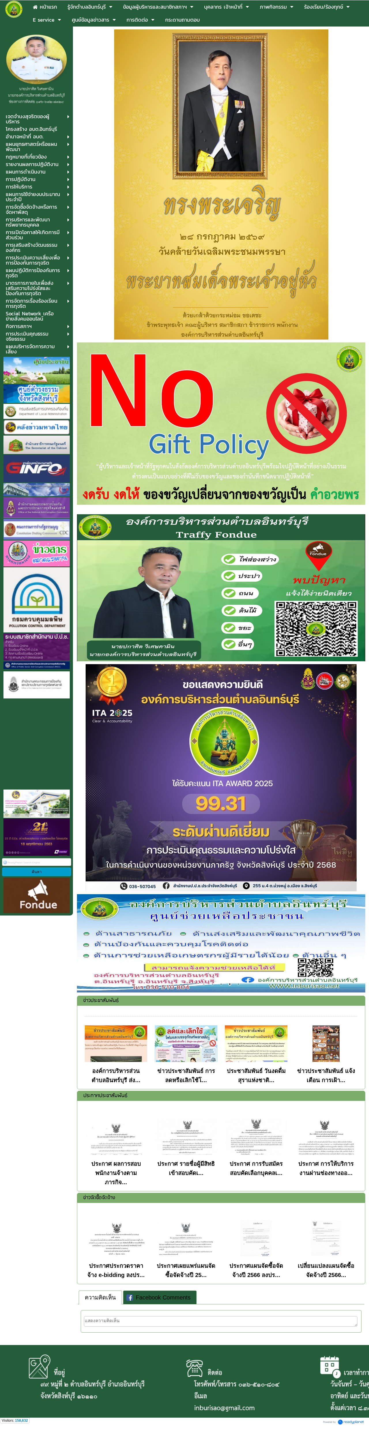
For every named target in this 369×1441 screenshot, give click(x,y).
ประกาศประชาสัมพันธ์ (105, 1096)
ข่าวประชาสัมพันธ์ (101, 1001)
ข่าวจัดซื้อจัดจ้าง (99, 1198)
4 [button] (230, 984)
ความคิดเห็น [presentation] (100, 1297)
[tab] (100, 1297)
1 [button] (204, 984)
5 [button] (238, 984)
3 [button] (221, 984)
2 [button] (212, 984)
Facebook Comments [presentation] (163, 1297)
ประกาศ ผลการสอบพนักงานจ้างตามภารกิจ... (116, 1173)
